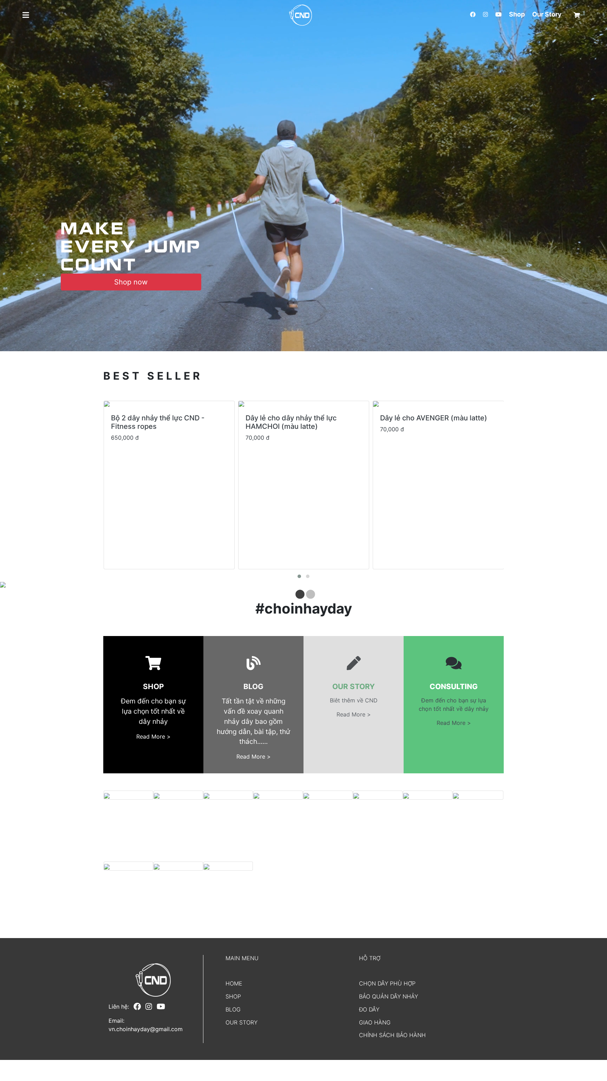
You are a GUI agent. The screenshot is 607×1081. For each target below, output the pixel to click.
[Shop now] (131, 247)
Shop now (131, 282)
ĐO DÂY (369, 1009)
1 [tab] (298, 592)
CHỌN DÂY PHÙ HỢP (387, 983)
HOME (234, 983)
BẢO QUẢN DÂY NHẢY (388, 996)
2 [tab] (308, 592)
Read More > (153, 736)
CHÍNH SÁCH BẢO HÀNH (392, 1035)
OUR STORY (241, 1022)
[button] (17, 15)
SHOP (233, 996)
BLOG (233, 1009)
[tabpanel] (303, 585)
